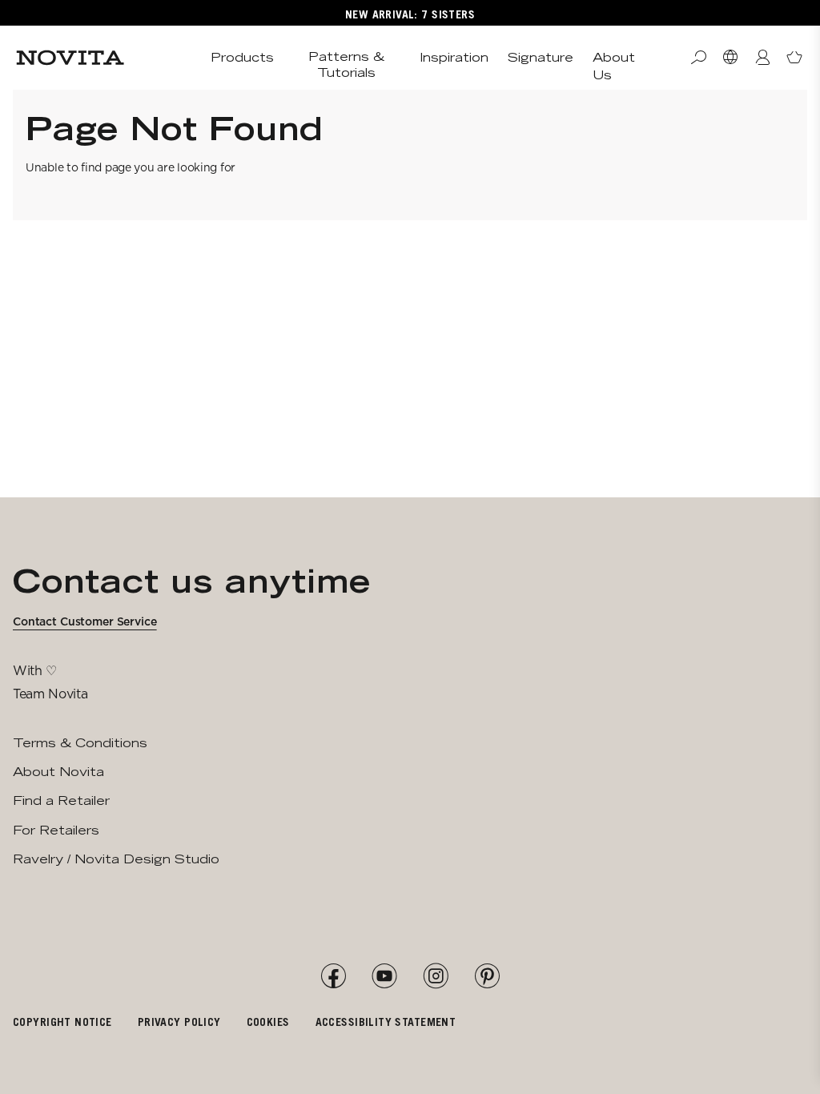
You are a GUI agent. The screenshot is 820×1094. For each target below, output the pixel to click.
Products (242, 57)
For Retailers (56, 830)
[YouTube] (384, 976)
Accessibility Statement (386, 1021)
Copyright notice (62, 1021)
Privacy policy (179, 1021)
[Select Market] (730, 57)
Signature (540, 57)
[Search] (698, 57)
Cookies (268, 1021)
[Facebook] (333, 976)
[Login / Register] (762, 57)
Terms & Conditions (80, 742)
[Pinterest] (487, 976)
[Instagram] (435, 976)
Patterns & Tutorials (346, 64)
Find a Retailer (61, 800)
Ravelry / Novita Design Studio (116, 859)
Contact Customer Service (85, 621)
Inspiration (454, 57)
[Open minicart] (794, 57)
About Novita (58, 771)
